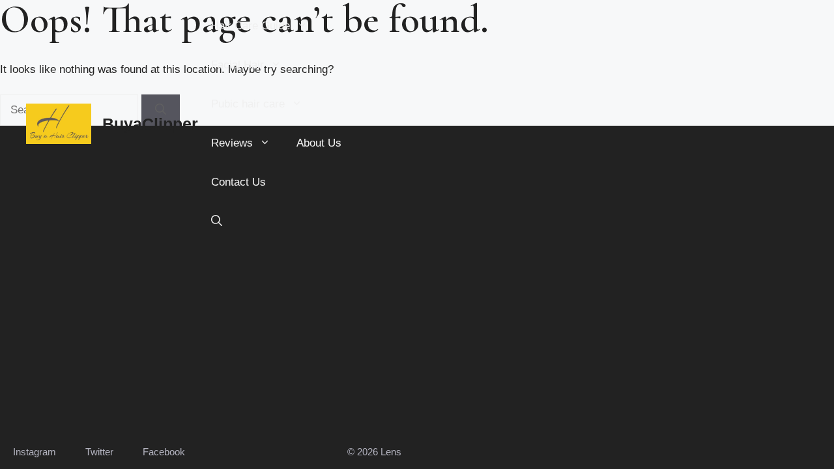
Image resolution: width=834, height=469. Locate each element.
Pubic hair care (248, 104)
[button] (216, 221)
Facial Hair (237, 65)
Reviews (232, 143)
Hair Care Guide (250, 26)
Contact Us (238, 182)
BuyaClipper (150, 124)
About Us (318, 143)
